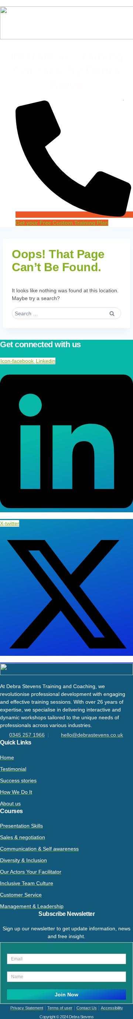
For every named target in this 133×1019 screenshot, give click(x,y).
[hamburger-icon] (123, 100)
